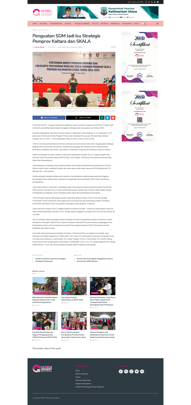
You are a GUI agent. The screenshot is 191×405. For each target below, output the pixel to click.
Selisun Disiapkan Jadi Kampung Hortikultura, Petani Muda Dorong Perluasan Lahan (102, 334)
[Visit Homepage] (43, 12)
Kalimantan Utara (43, 30)
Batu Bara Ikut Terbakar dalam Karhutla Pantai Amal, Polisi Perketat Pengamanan (44, 300)
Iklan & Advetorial (82, 374)
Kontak (78, 377)
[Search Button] (158, 23)
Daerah (68, 24)
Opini (136, 24)
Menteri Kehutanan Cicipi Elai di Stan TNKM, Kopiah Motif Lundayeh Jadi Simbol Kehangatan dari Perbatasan (102, 301)
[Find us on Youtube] (158, 2)
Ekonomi (104, 24)
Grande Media (39, 47)
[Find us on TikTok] (154, 2)
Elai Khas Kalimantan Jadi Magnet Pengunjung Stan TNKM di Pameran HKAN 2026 (44, 334)
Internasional (56, 24)
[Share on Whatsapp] (102, 118)
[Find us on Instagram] (152, 2)
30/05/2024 (52, 47)
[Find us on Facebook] (146, 2)
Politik (95, 24)
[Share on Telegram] (107, 118)
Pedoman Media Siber (83, 380)
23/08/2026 (37, 305)
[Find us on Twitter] (149, 2)
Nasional (43, 24)
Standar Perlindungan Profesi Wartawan (90, 387)
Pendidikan (127, 24)
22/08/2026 (65, 340)
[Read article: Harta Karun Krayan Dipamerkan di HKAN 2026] (74, 286)
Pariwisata (115, 24)
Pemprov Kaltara (77, 47)
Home (34, 24)
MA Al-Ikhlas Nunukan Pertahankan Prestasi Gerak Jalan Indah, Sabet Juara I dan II (73, 334)
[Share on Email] (113, 118)
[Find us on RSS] (142, 371)
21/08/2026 (94, 340)
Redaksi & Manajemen (83, 384)
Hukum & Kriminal (82, 24)
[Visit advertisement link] (108, 12)
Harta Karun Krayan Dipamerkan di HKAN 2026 (72, 298)
